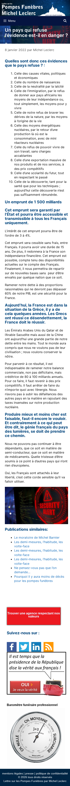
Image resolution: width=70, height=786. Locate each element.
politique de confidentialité (52, 773)
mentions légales (12, 773)
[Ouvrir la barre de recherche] (65, 21)
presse (29, 773)
